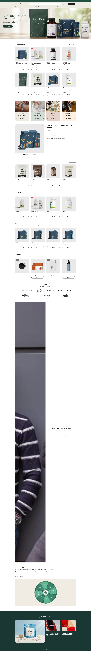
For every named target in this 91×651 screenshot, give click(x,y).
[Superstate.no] (19, 4)
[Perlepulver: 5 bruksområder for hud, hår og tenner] (30, 631)
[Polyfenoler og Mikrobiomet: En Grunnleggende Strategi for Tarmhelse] (69, 625)
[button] (71, 4)
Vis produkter (22, 118)
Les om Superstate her (19, 576)
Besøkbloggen (45, 649)
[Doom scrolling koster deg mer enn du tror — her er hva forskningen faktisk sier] (53, 625)
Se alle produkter (72, 44)
